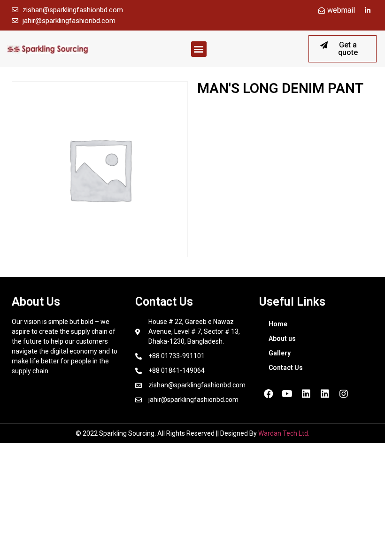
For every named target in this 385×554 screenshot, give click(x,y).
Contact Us (286, 367)
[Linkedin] (306, 394)
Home (278, 324)
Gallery (280, 353)
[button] (199, 49)
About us (282, 338)
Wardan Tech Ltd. (283, 433)
